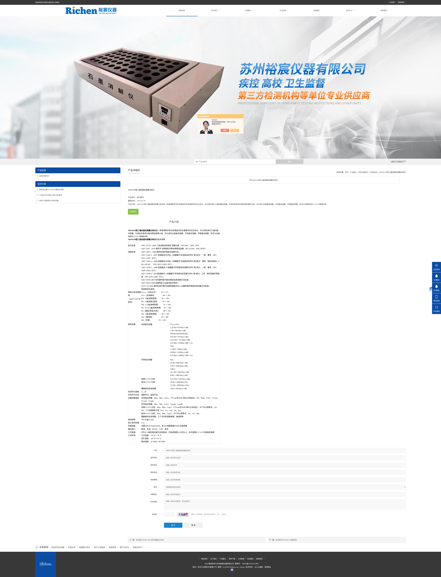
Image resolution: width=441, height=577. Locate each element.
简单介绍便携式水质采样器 (49, 200)
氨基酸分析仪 (84, 547)
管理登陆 (267, 567)
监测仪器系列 (44, 176)
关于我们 (214, 10)
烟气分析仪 (124, 547)
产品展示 (248, 10)
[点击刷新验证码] (183, 514)
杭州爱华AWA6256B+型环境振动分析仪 (150, 540)
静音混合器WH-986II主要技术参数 (51, 189)
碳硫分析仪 (137, 547)
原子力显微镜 (99, 547)
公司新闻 (241, 559)
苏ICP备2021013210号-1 (250, 564)
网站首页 (182, 10)
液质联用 (112, 547)
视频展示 (316, 10)
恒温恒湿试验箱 (57, 547)
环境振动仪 (374, 172)
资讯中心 (349, 10)
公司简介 (392, 2)
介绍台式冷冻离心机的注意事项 (50, 195)
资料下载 (232, 559)
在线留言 (133, 212)
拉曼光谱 (71, 547)
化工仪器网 (259, 567)
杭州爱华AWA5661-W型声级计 (286, 540)
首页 (346, 172)
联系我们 (401, 2)
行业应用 (283, 10)
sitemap (242, 567)
